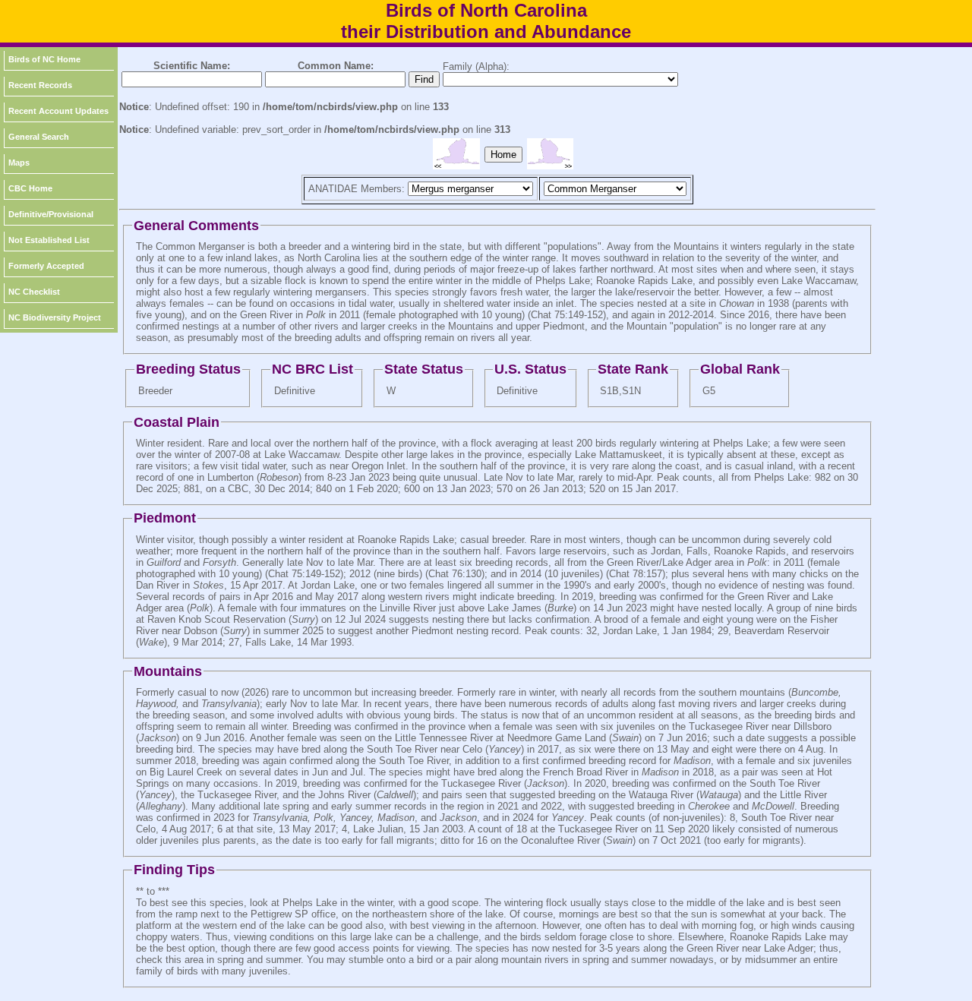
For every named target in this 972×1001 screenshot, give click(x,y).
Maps (19, 162)
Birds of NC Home (44, 59)
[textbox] (192, 79)
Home (503, 154)
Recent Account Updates (58, 110)
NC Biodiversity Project (54, 317)
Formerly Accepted (46, 265)
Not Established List (49, 240)
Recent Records (40, 85)
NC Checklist (34, 291)
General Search (38, 136)
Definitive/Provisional (50, 214)
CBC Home (30, 188)
